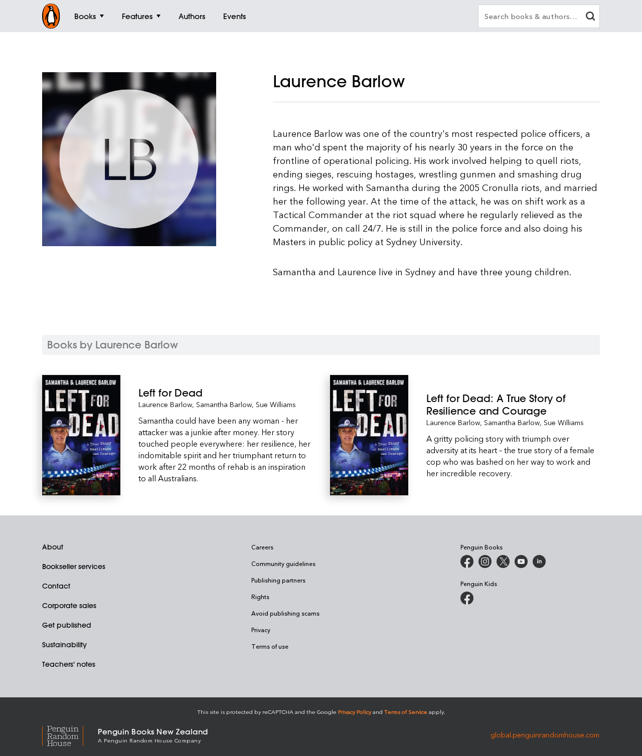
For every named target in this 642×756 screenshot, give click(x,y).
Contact (56, 586)
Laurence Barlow (165, 404)
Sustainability (64, 644)
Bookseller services (73, 566)
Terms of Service (405, 711)
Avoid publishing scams (285, 613)
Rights (260, 596)
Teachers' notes (68, 664)
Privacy (260, 629)
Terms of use (269, 646)
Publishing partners (278, 580)
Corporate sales (69, 605)
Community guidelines (283, 563)
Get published (66, 625)
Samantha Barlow (224, 404)
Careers (262, 546)
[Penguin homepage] (51, 16)
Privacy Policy (354, 711)
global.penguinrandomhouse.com (545, 734)
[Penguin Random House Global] (70, 734)
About (52, 546)
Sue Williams (276, 404)
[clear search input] (590, 17)
